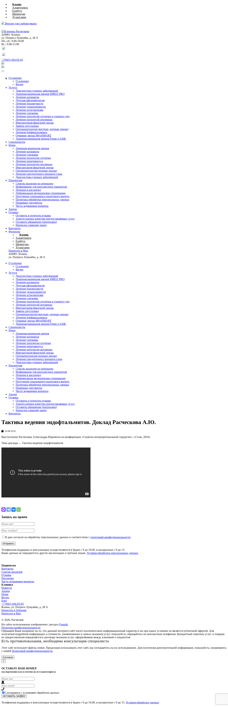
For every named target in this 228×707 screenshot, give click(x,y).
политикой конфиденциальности (110, 537)
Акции (13, 209)
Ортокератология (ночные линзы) (36, 170)
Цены (12, 145)
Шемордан (18, 13)
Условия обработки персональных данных (112, 553)
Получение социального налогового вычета (42, 196)
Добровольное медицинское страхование (41, 193)
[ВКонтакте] (13, 509)
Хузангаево (19, 17)
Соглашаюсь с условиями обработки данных (32, 692)
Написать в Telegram (13, 610)
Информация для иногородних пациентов (41, 186)
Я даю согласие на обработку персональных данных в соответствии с (68, 537)
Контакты (14, 228)
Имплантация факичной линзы (35, 122)
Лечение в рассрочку (28, 189)
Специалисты (17, 141)
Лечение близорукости (29, 103)
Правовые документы (29, 202)
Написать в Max (11, 613)
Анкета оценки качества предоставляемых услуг (45, 218)
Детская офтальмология (30, 100)
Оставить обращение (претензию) (36, 221)
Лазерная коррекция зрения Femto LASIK (41, 138)
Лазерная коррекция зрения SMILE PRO (40, 93)
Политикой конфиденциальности (32, 650)
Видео (19, 84)
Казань (16, 4)
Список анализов (11, 571)
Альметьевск (20, 7)
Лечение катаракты (27, 97)
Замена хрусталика (27, 125)
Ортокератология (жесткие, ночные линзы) (42, 129)
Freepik (63, 624)
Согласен (8, 657)
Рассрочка (7, 578)
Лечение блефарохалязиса (31, 132)
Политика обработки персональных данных (42, 199)
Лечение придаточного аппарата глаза (39, 173)
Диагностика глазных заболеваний (37, 90)
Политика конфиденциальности (20, 627)
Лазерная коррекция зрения (32, 148)
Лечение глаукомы (27, 113)
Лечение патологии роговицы (34, 164)
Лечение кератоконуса (29, 161)
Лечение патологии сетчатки (33, 157)
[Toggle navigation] (2, 71)
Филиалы (14, 231)
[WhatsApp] (18, 509)
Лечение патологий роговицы (34, 119)
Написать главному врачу (31, 225)
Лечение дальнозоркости (31, 106)
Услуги (13, 87)
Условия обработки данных (142, 702)
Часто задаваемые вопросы (32, 205)
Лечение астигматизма (29, 109)
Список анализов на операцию (34, 183)
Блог (4, 600)
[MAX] (3, 509)
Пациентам (15, 180)
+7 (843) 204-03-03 (12, 603)
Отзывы (13, 212)
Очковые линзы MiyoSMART (33, 135)
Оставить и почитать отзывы (33, 215)
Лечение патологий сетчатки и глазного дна (42, 116)
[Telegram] (8, 509)
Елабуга (17, 10)
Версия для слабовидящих (20, 23)
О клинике (15, 77)
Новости (6, 587)
